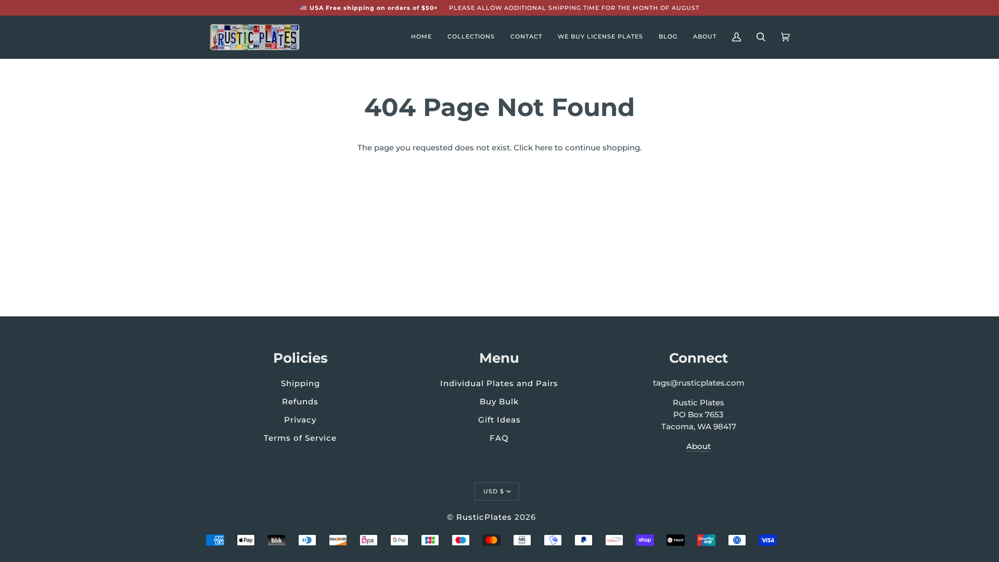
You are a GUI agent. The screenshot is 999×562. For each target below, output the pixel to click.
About (698, 446)
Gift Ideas (499, 420)
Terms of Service (300, 438)
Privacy (300, 420)
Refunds (300, 401)
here (544, 147)
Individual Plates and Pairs (499, 383)
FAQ (499, 438)
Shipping (300, 383)
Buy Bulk (499, 401)
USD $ (493, 491)
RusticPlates (484, 517)
